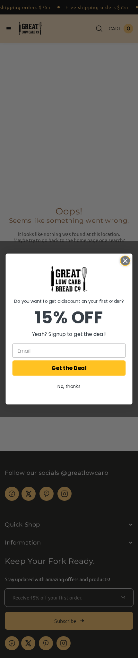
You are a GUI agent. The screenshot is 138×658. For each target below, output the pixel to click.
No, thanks (69, 386)
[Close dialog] (125, 261)
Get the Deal (69, 368)
